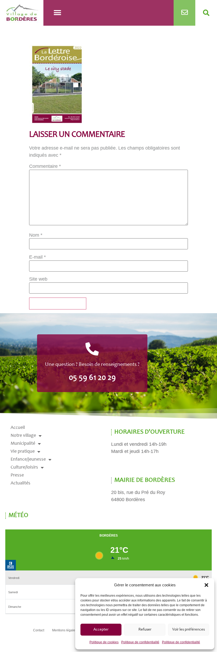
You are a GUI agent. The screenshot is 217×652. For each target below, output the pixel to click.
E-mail (37, 257)
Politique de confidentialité (140, 642)
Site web (38, 279)
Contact (38, 630)
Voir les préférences (188, 630)
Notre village (23, 435)
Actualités (20, 483)
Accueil (18, 427)
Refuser (144, 630)
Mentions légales (64, 630)
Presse (17, 475)
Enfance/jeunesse (28, 459)
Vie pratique (23, 451)
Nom (35, 235)
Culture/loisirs (24, 467)
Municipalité (23, 443)
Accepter (100, 630)
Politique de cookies (104, 642)
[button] (206, 585)
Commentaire (45, 166)
